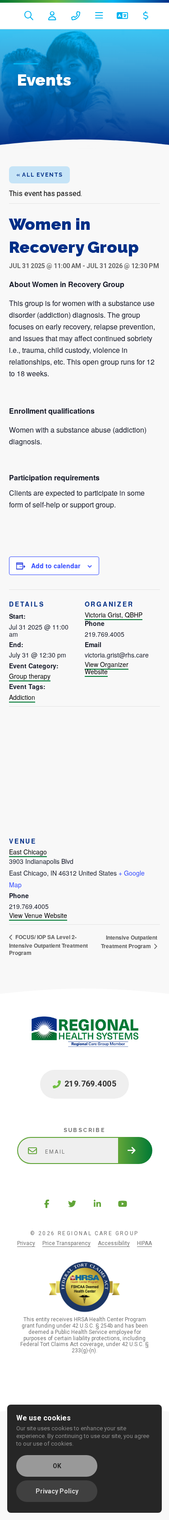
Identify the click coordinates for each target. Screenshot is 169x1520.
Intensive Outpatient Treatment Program (129, 941)
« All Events (39, 175)
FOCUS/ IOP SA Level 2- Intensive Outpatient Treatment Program (48, 945)
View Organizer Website (106, 668)
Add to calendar (55, 565)
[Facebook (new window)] (47, 1203)
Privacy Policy (57, 1491)
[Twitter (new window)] (72, 1203)
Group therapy (29, 675)
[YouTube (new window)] (122, 1203)
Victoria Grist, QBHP (113, 614)
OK (57, 1466)
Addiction (22, 697)
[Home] (85, 1041)
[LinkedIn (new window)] (97, 1203)
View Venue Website (38, 915)
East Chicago (28, 851)
